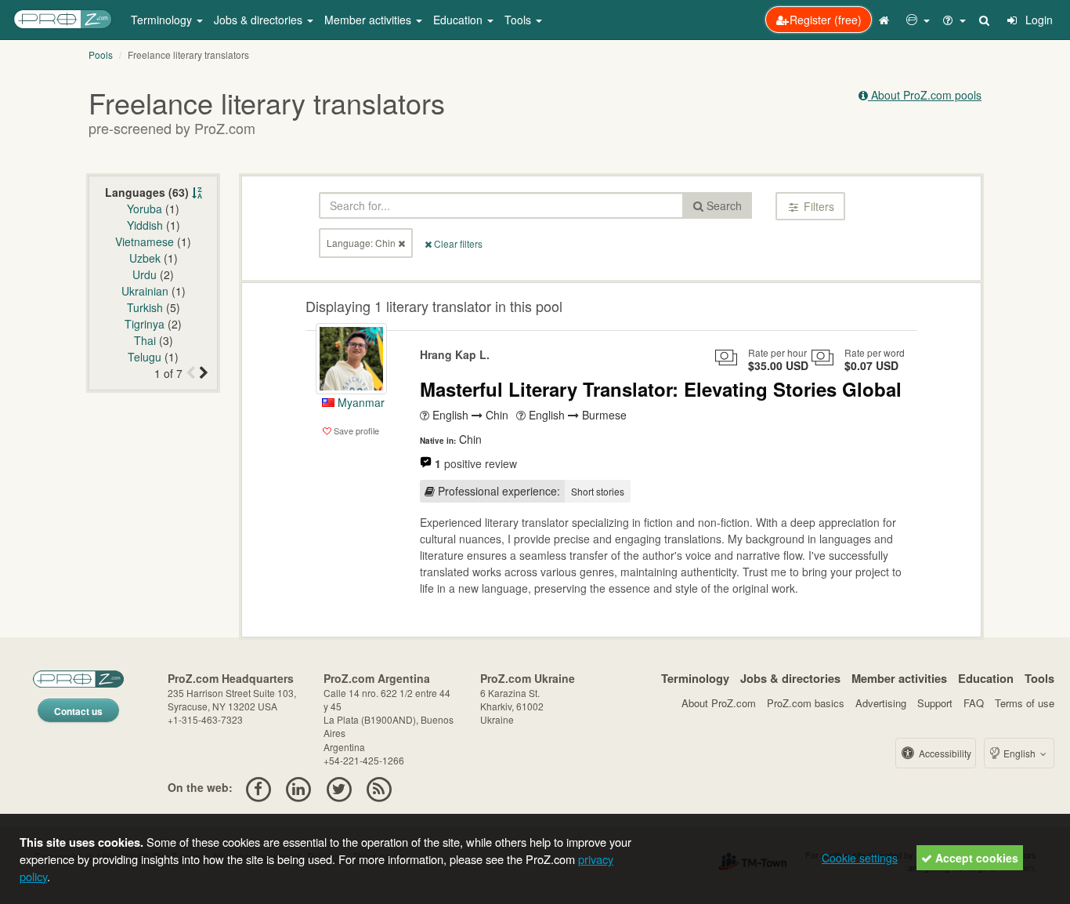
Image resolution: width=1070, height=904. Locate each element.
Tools (1039, 678)
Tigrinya (144, 324)
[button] (918, 19)
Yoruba (144, 208)
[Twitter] (338, 787)
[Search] (985, 19)
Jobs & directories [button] (259, 19)
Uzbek (145, 258)
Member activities (899, 678)
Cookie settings (860, 858)
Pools (101, 54)
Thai (145, 340)
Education (986, 678)
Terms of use (1024, 702)
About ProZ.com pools (924, 95)
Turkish (145, 307)
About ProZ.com (718, 702)
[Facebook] (258, 787)
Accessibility (943, 753)
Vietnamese (144, 241)
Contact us (78, 711)
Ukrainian (144, 291)
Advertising (880, 702)
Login (1037, 19)
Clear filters (457, 243)
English (1019, 753)
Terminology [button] (163, 19)
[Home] (886, 19)
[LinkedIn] (298, 787)
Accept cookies (975, 858)
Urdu (144, 274)
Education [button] (459, 19)
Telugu (144, 357)
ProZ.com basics (805, 702)
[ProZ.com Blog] (378, 787)
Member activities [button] (369, 19)
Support (935, 702)
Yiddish (145, 225)
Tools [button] (519, 19)
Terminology (695, 678)
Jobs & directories (790, 678)
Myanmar (359, 402)
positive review (476, 463)
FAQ (973, 702)
